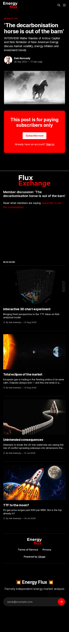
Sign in (50, 144)
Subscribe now (34, 135)
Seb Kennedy (22, 58)
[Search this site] (58, 5)
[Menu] (64, 5)
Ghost (41, 556)
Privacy (47, 549)
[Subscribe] (61, 601)
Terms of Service (28, 549)
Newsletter (11, 18)
